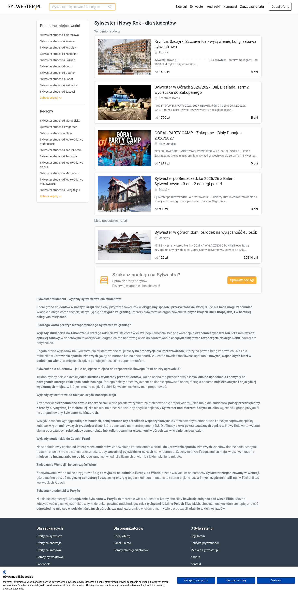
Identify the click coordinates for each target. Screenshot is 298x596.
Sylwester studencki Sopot (56, 79)
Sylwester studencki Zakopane (59, 53)
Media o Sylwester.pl (205, 550)
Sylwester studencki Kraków (57, 41)
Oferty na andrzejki (49, 543)
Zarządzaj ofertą (252, 7)
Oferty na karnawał (49, 550)
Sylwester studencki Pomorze (58, 156)
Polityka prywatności (205, 543)
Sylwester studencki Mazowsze (59, 173)
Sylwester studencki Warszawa (59, 35)
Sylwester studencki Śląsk (56, 133)
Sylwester (197, 7)
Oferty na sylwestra (49, 536)
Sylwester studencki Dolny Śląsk (60, 190)
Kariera (195, 557)
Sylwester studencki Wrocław (58, 47)
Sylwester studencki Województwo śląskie (61, 165)
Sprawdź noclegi (242, 280)
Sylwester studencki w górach (58, 127)
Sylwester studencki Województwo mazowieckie (61, 181)
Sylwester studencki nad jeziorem (60, 150)
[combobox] (77, 7)
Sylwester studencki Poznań (57, 60)
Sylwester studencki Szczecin (58, 91)
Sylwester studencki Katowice (58, 85)
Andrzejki (213, 7)
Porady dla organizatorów (131, 550)
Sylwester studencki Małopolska (60, 120)
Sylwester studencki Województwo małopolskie (61, 141)
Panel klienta (122, 543)
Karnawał (230, 7)
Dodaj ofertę (280, 7)
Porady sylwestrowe (50, 557)
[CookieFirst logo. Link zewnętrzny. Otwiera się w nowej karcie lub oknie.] (4, 572)
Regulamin (198, 536)
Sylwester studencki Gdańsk (57, 72)
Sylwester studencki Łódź (56, 66)
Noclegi (181, 7)
